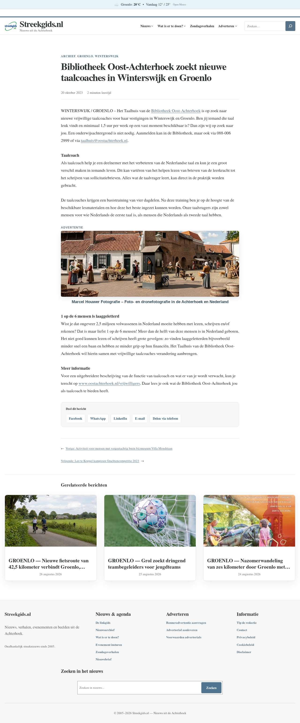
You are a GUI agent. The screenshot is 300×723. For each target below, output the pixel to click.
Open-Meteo (179, 4)
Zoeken (211, 687)
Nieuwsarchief (105, 630)
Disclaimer (244, 652)
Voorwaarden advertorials (183, 637)
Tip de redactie (247, 622)
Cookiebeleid (245, 644)
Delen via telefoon (165, 418)
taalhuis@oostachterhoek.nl (104, 140)
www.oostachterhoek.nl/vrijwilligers (109, 383)
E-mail (140, 418)
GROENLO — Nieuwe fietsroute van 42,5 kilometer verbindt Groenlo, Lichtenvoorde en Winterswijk (49, 563)
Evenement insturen (109, 644)
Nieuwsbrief (103, 659)
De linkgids (103, 622)
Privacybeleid (246, 637)
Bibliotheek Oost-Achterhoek (176, 110)
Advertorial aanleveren (181, 630)
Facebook (75, 418)
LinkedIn (120, 418)
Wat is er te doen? (107, 637)
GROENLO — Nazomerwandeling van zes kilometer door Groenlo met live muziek (246, 563)
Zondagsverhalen (107, 652)
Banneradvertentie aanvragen (186, 622)
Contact (242, 630)
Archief (68, 56)
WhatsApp (98, 418)
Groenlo (85, 56)
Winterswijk (107, 56)
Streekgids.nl (41, 24)
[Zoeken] (290, 26)
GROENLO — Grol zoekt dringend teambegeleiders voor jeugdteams (147, 563)
